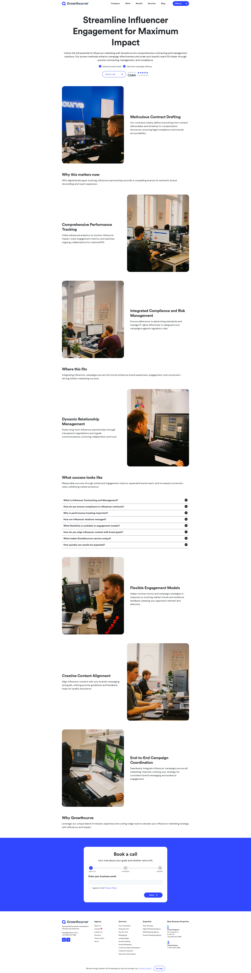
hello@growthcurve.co (70, 933)
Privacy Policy (111, 888)
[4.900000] (142, 73)
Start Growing (148, 926)
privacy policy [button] (145, 968)
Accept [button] (159, 968)
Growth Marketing (125, 945)
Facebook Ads (124, 929)
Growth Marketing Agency (152, 935)
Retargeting (123, 935)
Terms (96, 941)
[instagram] (68, 940)
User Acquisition (125, 926)
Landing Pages (124, 938)
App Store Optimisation (127, 954)
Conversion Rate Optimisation (129, 948)
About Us (97, 926)
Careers (97, 929)
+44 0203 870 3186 (69, 935)
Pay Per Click (123, 932)
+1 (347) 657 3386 (173, 948)
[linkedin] (64, 940)
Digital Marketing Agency (152, 929)
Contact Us (98, 932)
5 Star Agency (143, 75)
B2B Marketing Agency (151, 932)
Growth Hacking (124, 941)
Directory (97, 935)
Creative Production (126, 951)
